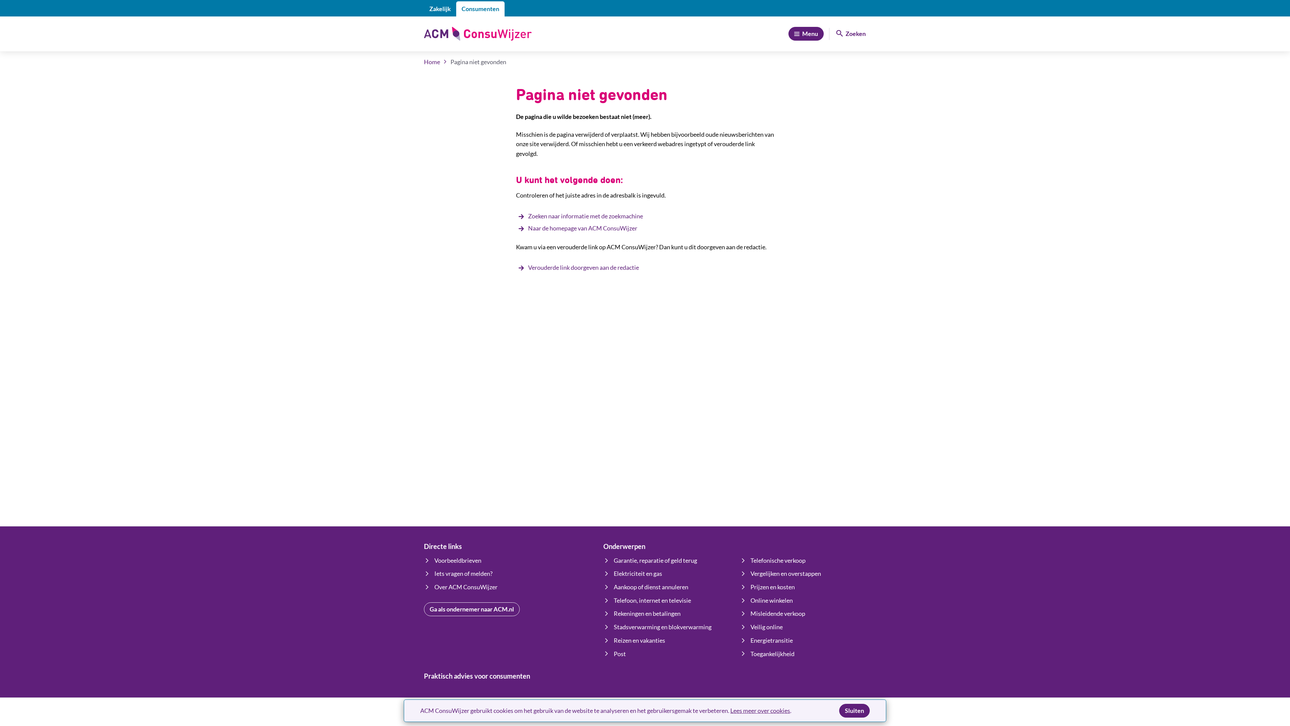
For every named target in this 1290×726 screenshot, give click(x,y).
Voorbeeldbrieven (457, 560)
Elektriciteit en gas (638, 573)
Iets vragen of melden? (463, 573)
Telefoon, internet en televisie (652, 600)
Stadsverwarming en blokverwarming (663, 627)
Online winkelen (771, 600)
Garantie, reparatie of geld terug (655, 560)
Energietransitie (771, 640)
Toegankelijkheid (772, 653)
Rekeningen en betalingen (647, 613)
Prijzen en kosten (772, 587)
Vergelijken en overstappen (785, 573)
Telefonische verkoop (778, 560)
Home (432, 62)
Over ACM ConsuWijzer (466, 587)
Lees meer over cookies (760, 710)
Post (620, 653)
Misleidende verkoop (777, 613)
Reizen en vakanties (639, 640)
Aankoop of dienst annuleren (651, 587)
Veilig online (766, 627)
